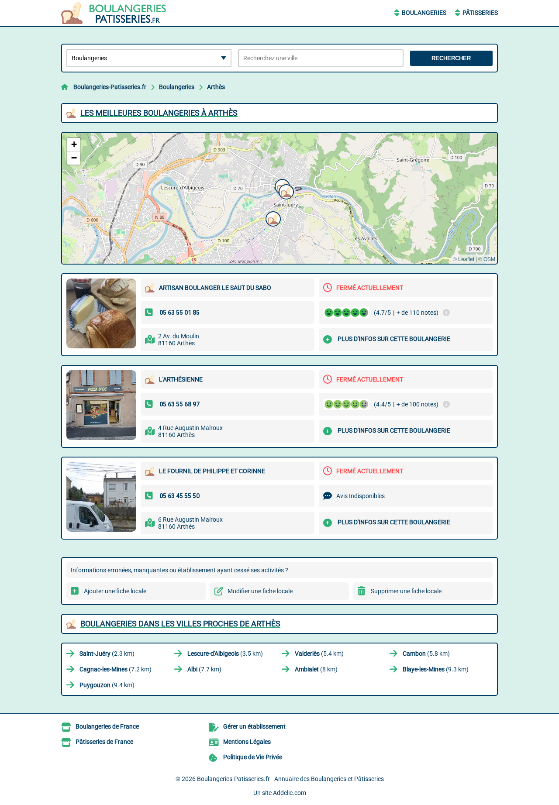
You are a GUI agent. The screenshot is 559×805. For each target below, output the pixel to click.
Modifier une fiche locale (260, 591)
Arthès (216, 86)
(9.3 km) (436, 669)
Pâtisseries (480, 12)
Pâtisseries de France (104, 741)
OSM (489, 258)
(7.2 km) (115, 669)
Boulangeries (424, 12)
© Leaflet (463, 258)
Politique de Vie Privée (252, 756)
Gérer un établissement (254, 726)
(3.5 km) (225, 653)
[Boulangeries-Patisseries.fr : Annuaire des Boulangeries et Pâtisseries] (115, 13)
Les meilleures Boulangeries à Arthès (159, 112)
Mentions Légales (247, 741)
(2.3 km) (107, 653)
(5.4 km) (319, 653)
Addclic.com (289, 792)
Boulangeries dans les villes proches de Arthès (180, 623)
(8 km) (316, 669)
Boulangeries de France (107, 726)
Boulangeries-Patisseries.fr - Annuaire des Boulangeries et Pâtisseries (290, 778)
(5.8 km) (426, 653)
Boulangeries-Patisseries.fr (109, 86)
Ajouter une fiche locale (115, 591)
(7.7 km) (204, 669)
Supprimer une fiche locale (406, 591)
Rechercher (451, 58)
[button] (285, 190)
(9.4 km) (107, 684)
